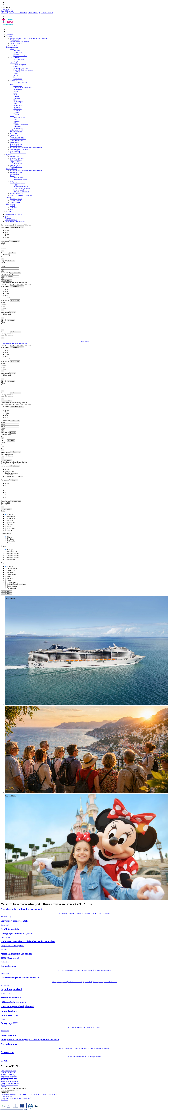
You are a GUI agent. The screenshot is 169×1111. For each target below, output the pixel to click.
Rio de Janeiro (17, 79)
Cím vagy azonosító (7, 274)
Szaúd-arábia (17, 109)
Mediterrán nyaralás (16, 199)
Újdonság (9, 36)
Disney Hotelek (18, 177)
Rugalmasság (5, 253)
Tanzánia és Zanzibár (20, 56)
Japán (15, 94)
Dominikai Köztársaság (20, 68)
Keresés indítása (6, 280)
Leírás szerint (11, 522)
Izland (15, 119)
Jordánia (16, 96)
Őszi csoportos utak (16, 132)
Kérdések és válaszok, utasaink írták (21, 195)
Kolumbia (16, 72)
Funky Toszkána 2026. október (19, 42)
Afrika (12, 49)
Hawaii (15, 61)
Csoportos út (11, 570)
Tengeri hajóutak (15, 162)
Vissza (3, 247)
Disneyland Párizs (19, 117)
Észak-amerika (14, 57)
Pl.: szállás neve (16, 501)
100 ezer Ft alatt (12, 552)
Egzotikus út (11, 572)
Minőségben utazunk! (7, 1074)
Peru (14, 77)
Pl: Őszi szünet (15, 272)
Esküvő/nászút (10, 204)
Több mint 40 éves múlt (8, 1072)
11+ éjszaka (10, 543)
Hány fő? (4, 261)
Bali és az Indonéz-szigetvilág (22, 87)
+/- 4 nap (12, 253)
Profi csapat (4, 1079)
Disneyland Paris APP (16, 193)
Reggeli (15, 184)
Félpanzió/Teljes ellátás (20, 186)
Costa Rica (16, 66)
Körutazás (8, 218)
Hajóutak (8, 154)
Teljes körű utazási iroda (8, 1071)
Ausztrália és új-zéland (20, 82)
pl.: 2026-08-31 (15, 241)
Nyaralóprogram (12, 582)
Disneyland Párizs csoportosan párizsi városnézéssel (26, 147)
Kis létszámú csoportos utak (9, 1081)
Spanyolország (18, 128)
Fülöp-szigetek (18, 89)
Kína (15, 100)
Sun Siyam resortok (16, 43)
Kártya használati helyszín (9, 464)
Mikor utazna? (5, 241)
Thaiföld (16, 112)
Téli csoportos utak (15, 135)
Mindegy (10, 514)
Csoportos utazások (12, 47)
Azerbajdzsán (17, 86)
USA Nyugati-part (19, 59)
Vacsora (9, 530)
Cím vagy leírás (5, 503)
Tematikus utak (14, 40)
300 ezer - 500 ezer (13, 555)
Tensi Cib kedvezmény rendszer (14, 221)
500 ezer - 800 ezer (13, 557)
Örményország (18, 105)
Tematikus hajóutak (16, 167)
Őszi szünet (13, 133)
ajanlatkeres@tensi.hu (7, 9)
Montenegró (17, 126)
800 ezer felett (11, 559)
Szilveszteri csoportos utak (18, 139)
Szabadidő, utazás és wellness (16, 584)
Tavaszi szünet (14, 142)
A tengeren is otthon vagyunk (10, 1083)
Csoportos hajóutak (16, 146)
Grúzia (15, 91)
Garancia (3, 1086)
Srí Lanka (16, 107)
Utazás (12, 181)
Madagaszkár (17, 52)
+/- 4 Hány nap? (6, 255)
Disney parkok (14, 174)
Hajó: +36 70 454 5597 (46, 13)
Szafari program (12, 586)
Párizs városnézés (18, 190)
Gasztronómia (11, 574)
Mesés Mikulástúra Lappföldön (19, 149)
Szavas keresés (5, 272)
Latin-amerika (14, 63)
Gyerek (3, 266)
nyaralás (8, 197)
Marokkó (16, 54)
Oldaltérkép (4, 1100)
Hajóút (7, 216)
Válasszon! (16, 466)
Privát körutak (14, 45)
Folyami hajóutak (15, 165)
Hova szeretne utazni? (7, 225)
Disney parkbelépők (16, 172)
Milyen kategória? (6, 466)
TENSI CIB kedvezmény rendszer (11, 1098)
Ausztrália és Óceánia (16, 80)
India (15, 93)
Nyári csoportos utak (16, 144)
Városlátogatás (11, 588)
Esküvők (12, 206)
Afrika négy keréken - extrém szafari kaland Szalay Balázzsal (28, 38)
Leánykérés (13, 207)
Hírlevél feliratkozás (7, 11)
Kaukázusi (16, 98)
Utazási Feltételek (27, 1098)
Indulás (3, 243)
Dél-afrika (16, 50)
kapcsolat (8, 211)
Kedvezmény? (5, 480)
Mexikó (15, 73)
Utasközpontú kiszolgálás (9, 1076)
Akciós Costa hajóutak (17, 158)
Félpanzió (10, 520)
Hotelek (12, 176)
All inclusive (11, 516)
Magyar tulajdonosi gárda (9, 1078)
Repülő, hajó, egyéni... (17, 227)
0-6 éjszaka (10, 539)
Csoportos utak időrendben (18, 153)
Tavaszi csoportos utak (17, 140)
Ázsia (11, 84)
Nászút (12, 209)
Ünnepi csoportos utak (16, 137)
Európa (12, 116)
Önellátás (10, 524)
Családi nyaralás (15, 202)
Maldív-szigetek (18, 102)
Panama (15, 75)
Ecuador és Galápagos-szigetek (23, 70)
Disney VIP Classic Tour (21, 192)
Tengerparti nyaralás (11, 220)
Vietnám (16, 114)
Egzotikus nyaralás (15, 200)
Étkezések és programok (17, 183)
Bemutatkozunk (14, 156)
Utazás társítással (15, 151)
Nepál (15, 103)
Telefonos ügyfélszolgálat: (9, 13)
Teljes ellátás (11, 528)
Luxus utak (9, 34)
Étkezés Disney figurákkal (21, 188)
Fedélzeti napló (18, 163)
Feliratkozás (5, 1092)
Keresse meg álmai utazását (13, 214)
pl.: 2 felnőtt (11, 261)
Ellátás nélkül (11, 518)
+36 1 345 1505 (22, 13)
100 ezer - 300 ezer (13, 554)
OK (2, 251)
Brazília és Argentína (19, 64)
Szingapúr (16, 110)
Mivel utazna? (5, 227)
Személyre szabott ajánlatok (9, 1085)
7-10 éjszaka (11, 541)
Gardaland (16, 121)
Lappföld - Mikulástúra (20, 124)
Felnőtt (3, 263)
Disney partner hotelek (20, 179)
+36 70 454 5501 (33, 13)
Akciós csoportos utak (16, 130)
